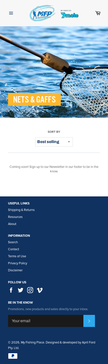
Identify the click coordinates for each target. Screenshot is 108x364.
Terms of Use (17, 256)
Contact (13, 249)
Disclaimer (15, 270)
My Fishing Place (32, 342)
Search (13, 242)
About (12, 224)
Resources (15, 217)
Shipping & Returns (21, 210)
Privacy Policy (17, 263)
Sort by (54, 132)
